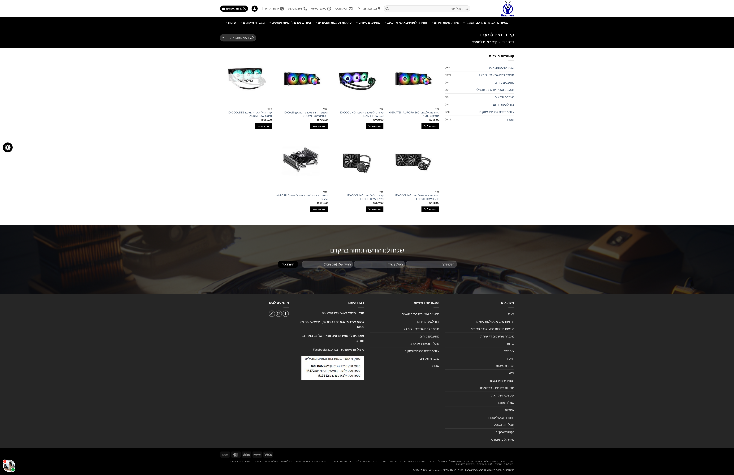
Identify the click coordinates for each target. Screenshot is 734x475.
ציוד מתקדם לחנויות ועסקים (291, 22)
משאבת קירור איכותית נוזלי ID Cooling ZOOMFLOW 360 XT (306, 114)
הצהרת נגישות (505, 365)
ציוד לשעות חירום (446, 22)
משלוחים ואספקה (503, 424)
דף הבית (508, 42)
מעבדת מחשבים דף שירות (497, 336)
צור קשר (509, 351)
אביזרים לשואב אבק (501, 67)
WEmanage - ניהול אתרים (427, 470)
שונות (232, 22)
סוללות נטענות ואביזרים (335, 22)
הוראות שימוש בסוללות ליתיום (495, 321)
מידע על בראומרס (502, 439)
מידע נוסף (263, 126)
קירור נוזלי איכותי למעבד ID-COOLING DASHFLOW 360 (361, 114)
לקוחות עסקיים (504, 432)
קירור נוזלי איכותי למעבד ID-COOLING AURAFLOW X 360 (250, 114)
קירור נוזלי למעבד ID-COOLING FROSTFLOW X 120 (365, 197)
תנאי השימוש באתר (501, 380)
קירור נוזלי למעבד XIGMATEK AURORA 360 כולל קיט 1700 (414, 114)
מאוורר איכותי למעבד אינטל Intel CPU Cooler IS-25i (302, 197)
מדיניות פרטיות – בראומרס (497, 388)
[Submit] (387, 8)
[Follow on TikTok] (272, 314)
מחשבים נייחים (369, 22)
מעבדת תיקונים (254, 22)
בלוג (511, 373)
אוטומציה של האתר (502, 395)
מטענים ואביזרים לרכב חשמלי (487, 22)
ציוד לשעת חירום (503, 104)
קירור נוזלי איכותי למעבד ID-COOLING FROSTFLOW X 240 (417, 197)
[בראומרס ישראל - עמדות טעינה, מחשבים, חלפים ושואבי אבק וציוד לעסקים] (495, 8)
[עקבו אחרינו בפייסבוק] (286, 314)
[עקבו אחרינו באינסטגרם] (279, 314)
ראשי (510, 314)
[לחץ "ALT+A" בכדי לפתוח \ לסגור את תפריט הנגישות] (8, 147)
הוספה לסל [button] (430, 126)
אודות (510, 344)
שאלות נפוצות (505, 402)
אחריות (509, 410)
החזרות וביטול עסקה (501, 417)
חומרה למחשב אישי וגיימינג (407, 22)
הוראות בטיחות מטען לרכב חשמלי (492, 329)
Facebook (319, 349)
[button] (255, 9)
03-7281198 (330, 313)
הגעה (510, 358)
